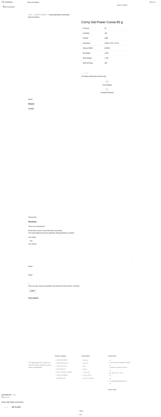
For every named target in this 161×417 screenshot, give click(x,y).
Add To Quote (16, 407)
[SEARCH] (134, 2)
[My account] (159, 2)
